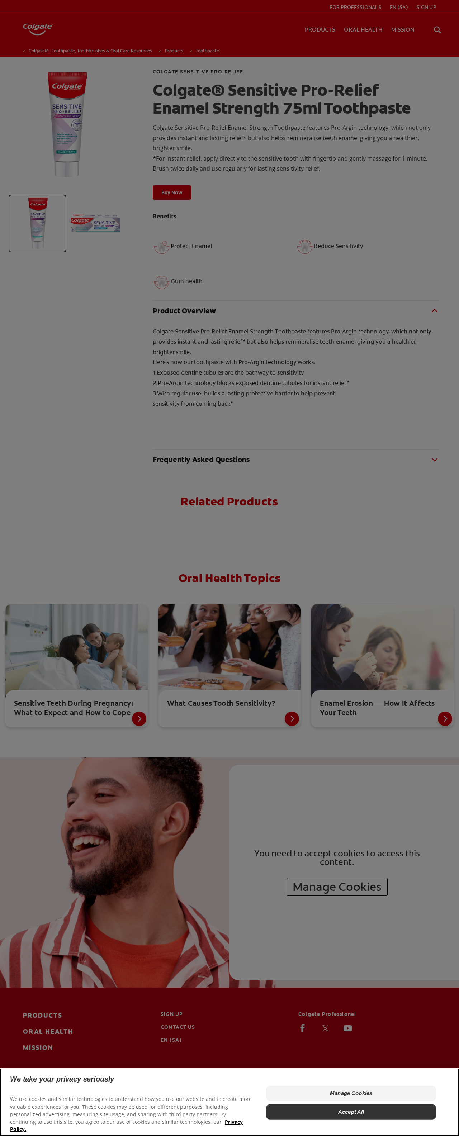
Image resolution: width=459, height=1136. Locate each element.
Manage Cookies (351, 1093)
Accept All (351, 1112)
